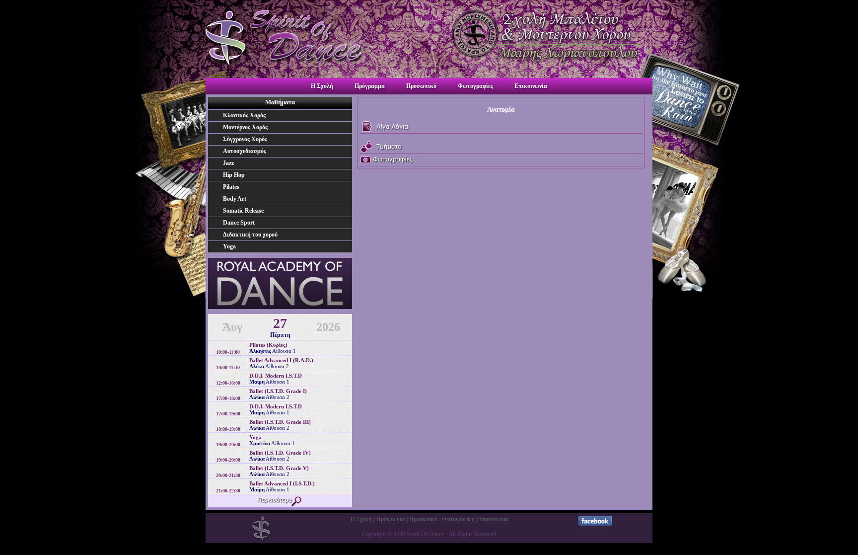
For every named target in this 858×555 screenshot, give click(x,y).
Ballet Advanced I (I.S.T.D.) (282, 483)
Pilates (231, 186)
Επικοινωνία (530, 85)
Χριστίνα (259, 443)
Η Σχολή (323, 85)
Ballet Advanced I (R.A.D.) (281, 360)
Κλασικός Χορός (244, 115)
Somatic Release (243, 210)
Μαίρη (257, 382)
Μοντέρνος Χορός (245, 127)
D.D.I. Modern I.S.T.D (275, 376)
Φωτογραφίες (476, 85)
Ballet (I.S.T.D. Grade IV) (280, 453)
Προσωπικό (422, 85)
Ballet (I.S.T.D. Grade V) (279, 468)
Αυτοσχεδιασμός (244, 151)
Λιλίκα (257, 397)
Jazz (228, 162)
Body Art (234, 198)
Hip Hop (234, 174)
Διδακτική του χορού (250, 234)
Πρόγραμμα (370, 85)
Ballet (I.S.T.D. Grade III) (280, 422)
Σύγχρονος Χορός (245, 139)
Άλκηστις (260, 351)
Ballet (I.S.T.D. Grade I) (278, 391)
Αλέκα (256, 366)
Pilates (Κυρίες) (268, 345)
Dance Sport (239, 222)
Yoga (229, 246)
